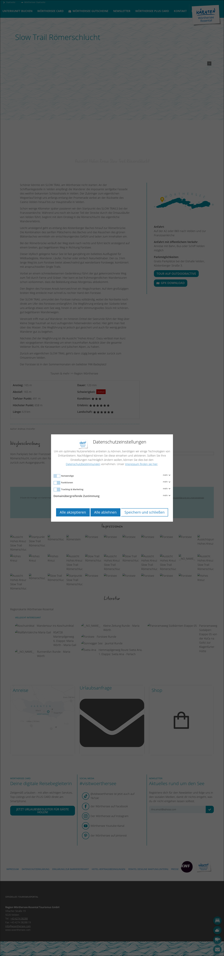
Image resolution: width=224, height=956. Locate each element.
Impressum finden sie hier (141, 464)
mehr (165, 475)
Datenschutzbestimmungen (83, 464)
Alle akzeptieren (73, 512)
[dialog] (112, 478)
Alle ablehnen (105, 512)
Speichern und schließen (144, 512)
